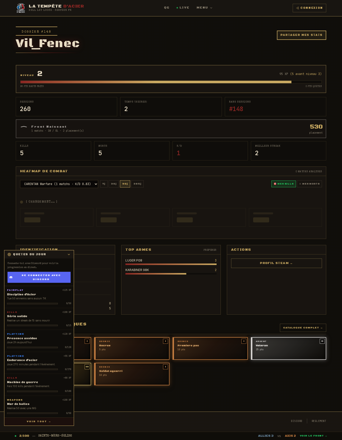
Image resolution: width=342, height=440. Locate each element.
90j (125, 183)
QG (166, 8)
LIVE (185, 8)
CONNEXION (311, 8)
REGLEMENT (319, 421)
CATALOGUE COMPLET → (303, 327)
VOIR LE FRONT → (313, 435)
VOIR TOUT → (39, 421)
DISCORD (296, 421)
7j (103, 183)
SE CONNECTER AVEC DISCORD (41, 277)
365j (137, 183)
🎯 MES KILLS (284, 184)
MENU (202, 8)
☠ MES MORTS (309, 184)
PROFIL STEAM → (276, 263)
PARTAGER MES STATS (301, 35)
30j (114, 183)
